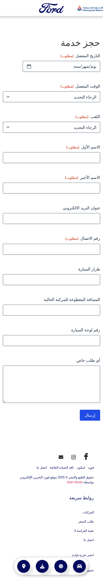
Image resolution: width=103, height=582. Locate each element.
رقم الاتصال (82, 238)
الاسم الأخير (82, 177)
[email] (61, 456)
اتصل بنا (42, 467)
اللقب (87, 116)
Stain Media (75, 482)
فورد (91, 467)
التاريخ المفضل (80, 55)
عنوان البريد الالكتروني (81, 207)
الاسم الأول (83, 146)
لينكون (81, 467)
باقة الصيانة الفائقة (62, 467)
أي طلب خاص (88, 360)
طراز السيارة (89, 268)
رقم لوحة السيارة (85, 329)
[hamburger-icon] (9, 8)
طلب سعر (59, 563)
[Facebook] (86, 456)
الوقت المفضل (80, 86)
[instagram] (73, 456)
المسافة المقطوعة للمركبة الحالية (72, 299)
